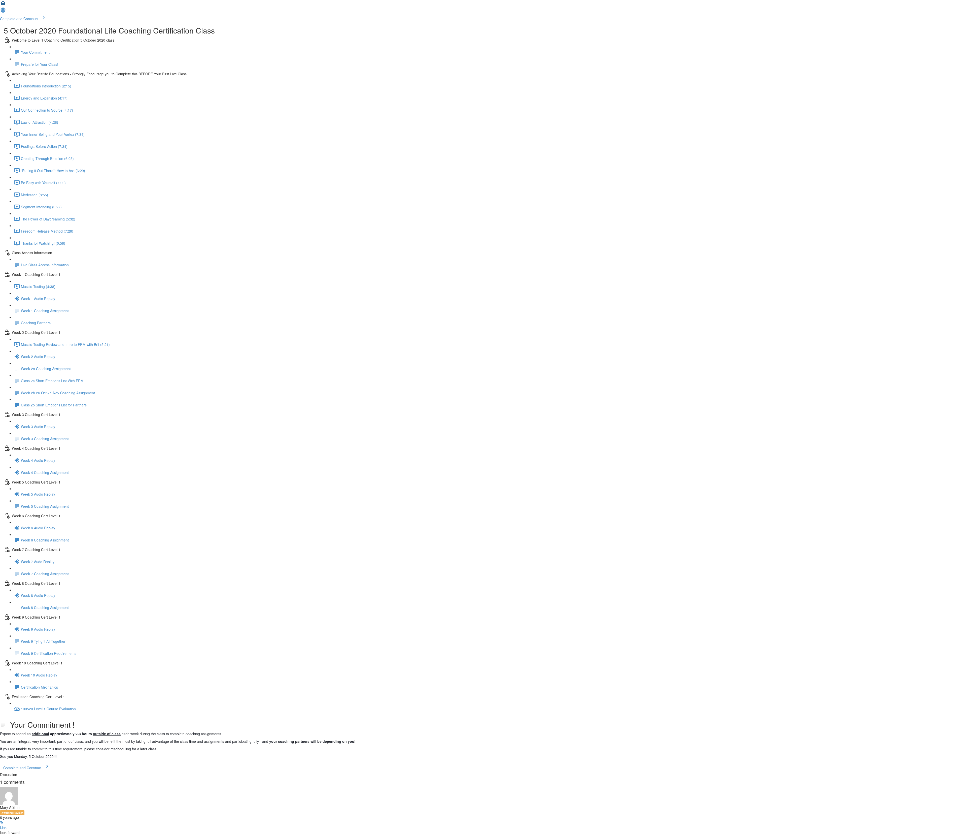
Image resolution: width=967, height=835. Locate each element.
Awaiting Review (12, 813)
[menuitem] (3, 11)
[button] (3, 4)
